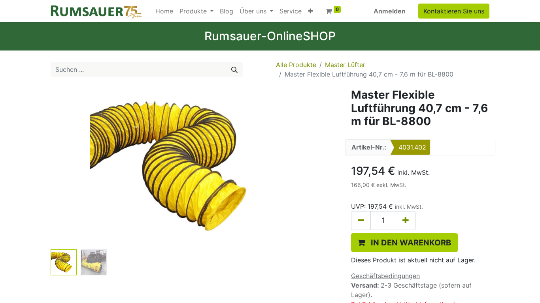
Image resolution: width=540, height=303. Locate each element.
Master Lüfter (345, 65)
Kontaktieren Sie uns (453, 11)
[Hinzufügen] (405, 220)
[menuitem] (164, 11)
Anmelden (390, 11)
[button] (310, 11)
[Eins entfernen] (361, 220)
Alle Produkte (296, 65)
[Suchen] (234, 69)
